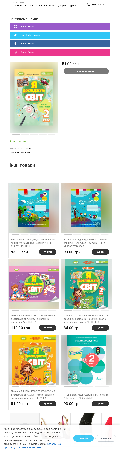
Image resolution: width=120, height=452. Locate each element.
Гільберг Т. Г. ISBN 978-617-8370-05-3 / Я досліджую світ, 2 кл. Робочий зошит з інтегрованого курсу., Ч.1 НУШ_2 (33, 394)
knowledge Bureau (30, 35)
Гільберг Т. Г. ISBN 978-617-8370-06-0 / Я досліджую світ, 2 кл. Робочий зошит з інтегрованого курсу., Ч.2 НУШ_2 (86, 319)
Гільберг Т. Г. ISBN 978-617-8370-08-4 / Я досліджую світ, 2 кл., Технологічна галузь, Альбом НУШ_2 (33, 319)
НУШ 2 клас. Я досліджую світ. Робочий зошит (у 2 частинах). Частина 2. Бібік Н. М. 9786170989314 (33, 243)
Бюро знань (18, 3)
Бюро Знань (27, 26)
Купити (48, 252)
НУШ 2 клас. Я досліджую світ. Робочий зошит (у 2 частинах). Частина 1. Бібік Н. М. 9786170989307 (85, 243)
